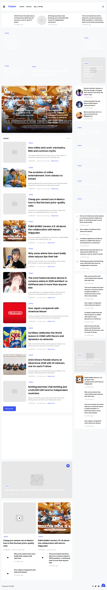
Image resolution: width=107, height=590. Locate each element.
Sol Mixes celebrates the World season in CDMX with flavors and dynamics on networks (46, 336)
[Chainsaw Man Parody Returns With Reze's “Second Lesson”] (79, 104)
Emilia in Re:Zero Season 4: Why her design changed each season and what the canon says (93, 91)
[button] (4, 7)
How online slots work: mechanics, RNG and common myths (35, 490)
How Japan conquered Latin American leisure (25, 571)
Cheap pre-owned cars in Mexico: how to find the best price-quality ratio (46, 202)
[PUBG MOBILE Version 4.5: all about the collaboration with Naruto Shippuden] (14, 230)
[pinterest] (98, 586)
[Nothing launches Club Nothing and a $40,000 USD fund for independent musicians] (41, 20)
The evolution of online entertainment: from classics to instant (45, 175)
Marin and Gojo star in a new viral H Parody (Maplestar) (92, 114)
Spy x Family (38, 7)
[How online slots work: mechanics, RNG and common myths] (14, 152)
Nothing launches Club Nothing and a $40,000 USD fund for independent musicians (58, 19)
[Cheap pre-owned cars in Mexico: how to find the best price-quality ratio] (14, 203)
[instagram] (101, 586)
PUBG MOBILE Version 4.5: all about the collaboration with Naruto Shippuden (47, 229)
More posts (9, 409)
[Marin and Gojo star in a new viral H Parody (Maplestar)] (79, 115)
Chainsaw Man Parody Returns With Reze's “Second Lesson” (92, 103)
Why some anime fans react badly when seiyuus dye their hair (25, 112)
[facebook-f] (92, 586)
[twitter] (95, 586)
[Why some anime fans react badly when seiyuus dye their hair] (9, 113)
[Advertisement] (37, 437)
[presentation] (6, 128)
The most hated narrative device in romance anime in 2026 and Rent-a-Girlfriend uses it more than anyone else (93, 19)
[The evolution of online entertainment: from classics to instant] (14, 176)
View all (68, 138)
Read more (54, 161)
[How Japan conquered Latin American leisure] (53, 56)
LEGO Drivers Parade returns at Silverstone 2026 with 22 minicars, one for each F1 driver (24, 19)
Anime (22, 7)
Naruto (29, 7)
